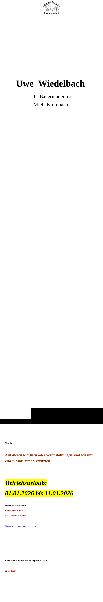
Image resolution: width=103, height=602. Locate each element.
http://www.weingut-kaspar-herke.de (20, 526)
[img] (51, 219)
